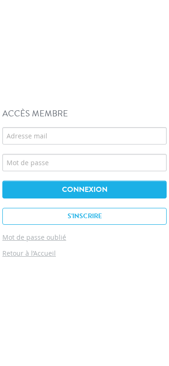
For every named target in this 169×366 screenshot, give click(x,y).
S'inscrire (85, 216)
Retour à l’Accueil (29, 253)
